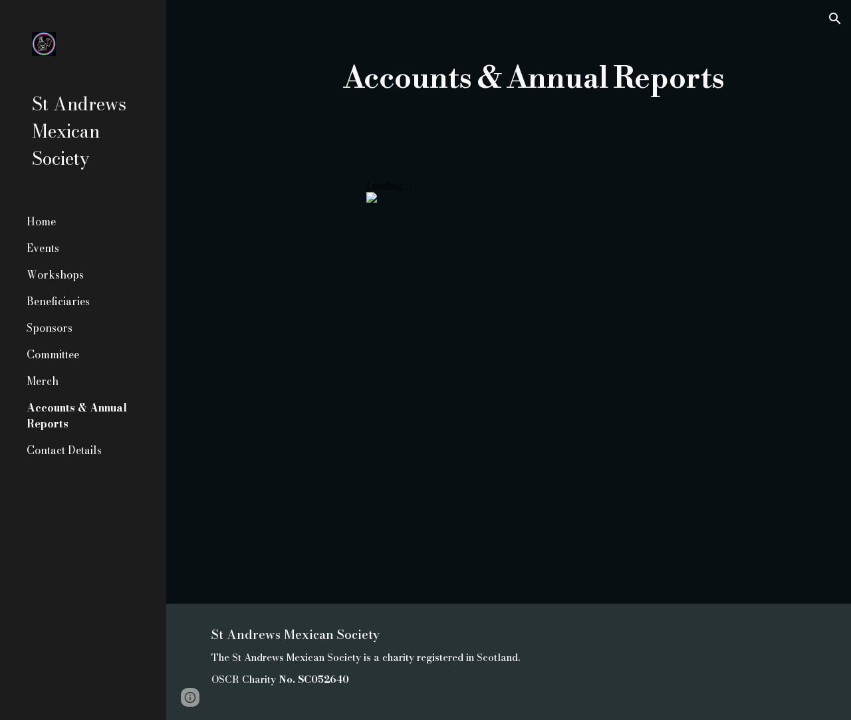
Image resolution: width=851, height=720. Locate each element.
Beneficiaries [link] (58, 301)
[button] (835, 19)
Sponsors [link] (49, 328)
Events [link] (43, 248)
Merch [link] (43, 381)
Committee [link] (53, 354)
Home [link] (41, 221)
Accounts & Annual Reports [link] (77, 415)
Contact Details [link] (64, 450)
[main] (534, 79)
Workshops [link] (55, 275)
